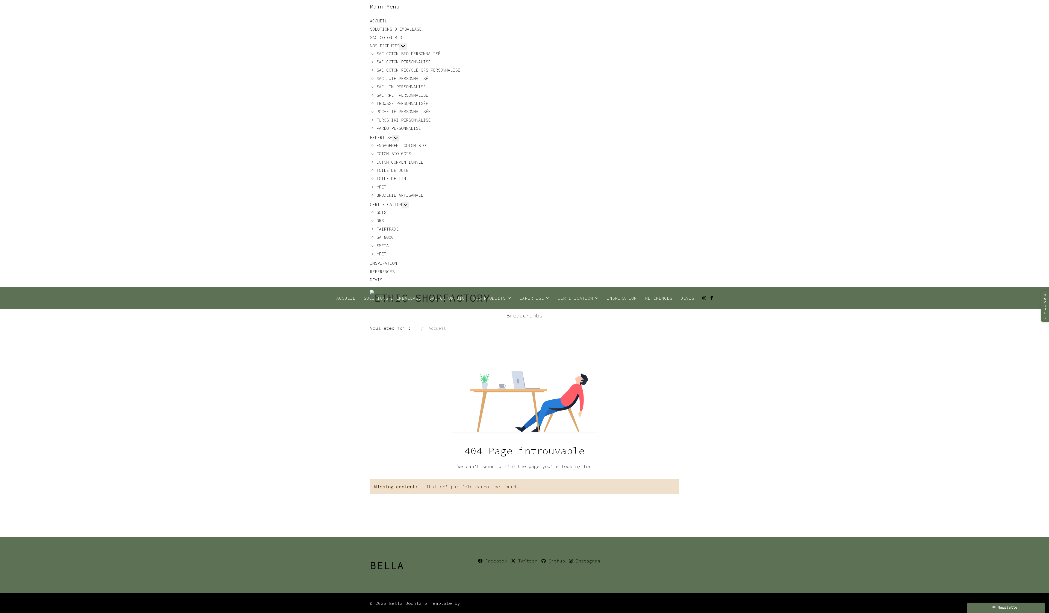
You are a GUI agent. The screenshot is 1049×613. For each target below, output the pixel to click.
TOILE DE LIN (391, 178)
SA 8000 (385, 237)
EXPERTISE (381, 137)
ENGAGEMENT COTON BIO (401, 145)
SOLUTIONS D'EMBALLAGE (396, 29)
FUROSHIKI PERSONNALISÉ (403, 120)
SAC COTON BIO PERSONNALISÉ (408, 53)
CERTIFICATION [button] (575, 298)
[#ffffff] (704, 298)
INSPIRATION (383, 263)
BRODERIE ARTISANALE (399, 195)
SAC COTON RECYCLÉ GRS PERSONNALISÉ (418, 70)
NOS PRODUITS (384, 45)
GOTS (381, 212)
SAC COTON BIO (386, 37)
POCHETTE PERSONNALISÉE (403, 111)
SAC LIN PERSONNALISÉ (401, 86)
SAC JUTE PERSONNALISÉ (402, 78)
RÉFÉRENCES (382, 271)
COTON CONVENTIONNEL (399, 162)
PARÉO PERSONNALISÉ (398, 128)
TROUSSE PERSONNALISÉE (402, 103)
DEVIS (376, 279)
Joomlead (474, 603)
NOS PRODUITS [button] (489, 298)
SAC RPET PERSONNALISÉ (402, 95)
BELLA (387, 565)
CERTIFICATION (386, 204)
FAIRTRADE (387, 229)
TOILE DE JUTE (392, 170)
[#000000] (711, 298)
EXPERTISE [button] (531, 298)
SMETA (382, 245)
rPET (381, 187)
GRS (380, 220)
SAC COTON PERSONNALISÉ (403, 61)
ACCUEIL (378, 20)
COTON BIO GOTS (393, 153)
